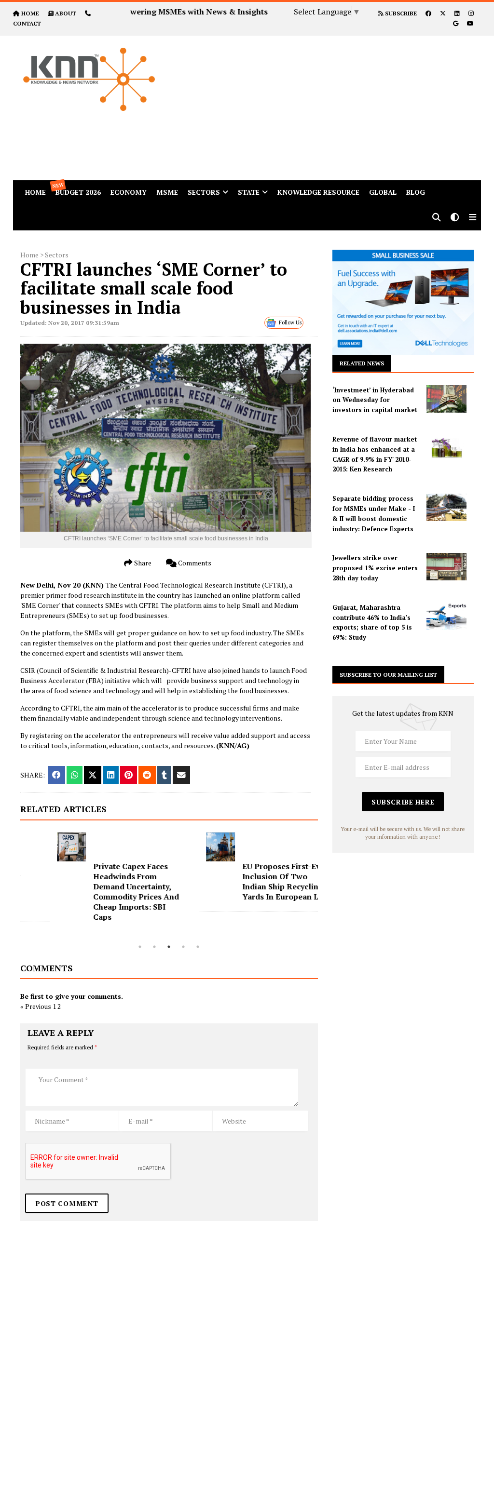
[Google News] (455, 23)
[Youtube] (470, 23)
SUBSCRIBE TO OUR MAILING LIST (388, 674)
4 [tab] (183, 947)
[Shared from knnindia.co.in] (181, 775)
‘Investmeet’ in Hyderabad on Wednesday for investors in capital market (374, 400)
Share (142, 562)
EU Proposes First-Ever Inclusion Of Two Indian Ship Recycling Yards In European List (256, 881)
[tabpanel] (94, 882)
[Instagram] (471, 13)
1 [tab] (140, 947)
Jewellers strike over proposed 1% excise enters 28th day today (375, 567)
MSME (167, 192)
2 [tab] (154, 947)
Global (383, 192)
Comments (194, 562)
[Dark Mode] (455, 218)
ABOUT (65, 13)
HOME (30, 13)
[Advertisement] (335, 103)
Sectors (204, 192)
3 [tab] (169, 947)
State (249, 192)
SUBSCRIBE (400, 13)
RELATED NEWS (362, 363)
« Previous (35, 1006)
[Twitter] (443, 13)
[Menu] (472, 218)
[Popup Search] (436, 218)
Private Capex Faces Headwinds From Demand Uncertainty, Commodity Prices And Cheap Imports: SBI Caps (107, 891)
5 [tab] (198, 947)
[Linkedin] (457, 13)
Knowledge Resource (318, 192)
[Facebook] (428, 13)
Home (29, 254)
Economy (128, 192)
